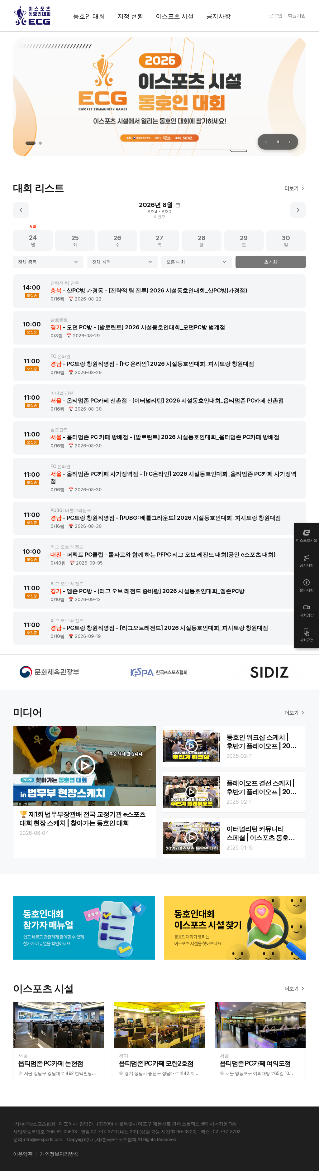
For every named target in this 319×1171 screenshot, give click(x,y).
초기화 (270, 261)
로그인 (276, 15)
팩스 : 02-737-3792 (220, 1132)
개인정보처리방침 (59, 1154)
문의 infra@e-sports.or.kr (38, 1139)
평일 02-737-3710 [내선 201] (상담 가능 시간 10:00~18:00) (139, 1132)
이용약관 (22, 1154)
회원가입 (297, 15)
